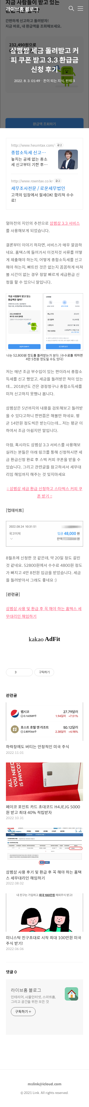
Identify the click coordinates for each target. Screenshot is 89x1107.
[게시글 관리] (27, 672)
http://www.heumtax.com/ (32, 145)
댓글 (11, 972)
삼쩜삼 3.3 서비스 (65, 223)
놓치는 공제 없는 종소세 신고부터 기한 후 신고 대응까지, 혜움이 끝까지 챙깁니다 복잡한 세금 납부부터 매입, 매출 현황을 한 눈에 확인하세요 (29, 161)
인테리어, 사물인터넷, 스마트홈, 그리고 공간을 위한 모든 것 (33, 999)
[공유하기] (21, 672)
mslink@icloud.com (45, 1084)
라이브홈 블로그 (22, 9)
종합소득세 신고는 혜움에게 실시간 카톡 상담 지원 (29, 153)
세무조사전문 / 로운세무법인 (38, 188)
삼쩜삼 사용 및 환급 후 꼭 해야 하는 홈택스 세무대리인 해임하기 (44, 612)
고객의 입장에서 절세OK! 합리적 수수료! (42, 197)
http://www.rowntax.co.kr (32, 181)
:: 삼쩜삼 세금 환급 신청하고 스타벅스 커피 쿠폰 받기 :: (44, 492)
